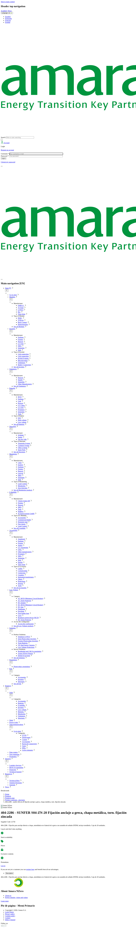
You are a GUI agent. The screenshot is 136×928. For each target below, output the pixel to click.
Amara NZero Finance (25, 653)
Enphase (21, 337)
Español (8, 17)
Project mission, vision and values (16, 897)
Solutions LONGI (24, 637)
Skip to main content (8, 2)
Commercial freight (24, 520)
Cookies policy (10, 916)
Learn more (5, 901)
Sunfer (20, 437)
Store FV (8, 288)
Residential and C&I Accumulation (29, 651)
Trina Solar (21, 314)
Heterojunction (23, 324)
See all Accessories (20, 588)
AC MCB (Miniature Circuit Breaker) (30, 598)
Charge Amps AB (24, 501)
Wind (11, 720)
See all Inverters (19, 367)
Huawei (20, 342)
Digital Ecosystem (24, 656)
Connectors (22, 573)
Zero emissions (14, 754)
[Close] (2, 279)
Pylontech (21, 410)
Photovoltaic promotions (22, 666)
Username (5, 154)
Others (20, 579)
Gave (19, 615)
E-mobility (21, 705)
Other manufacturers (25, 552)
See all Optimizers (20, 386)
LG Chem (21, 405)
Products (8, 686)
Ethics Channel (10, 920)
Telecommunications (16, 724)
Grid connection (23, 354)
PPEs (24, 748)
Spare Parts (21, 450)
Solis (19, 350)
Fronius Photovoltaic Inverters (28, 641)
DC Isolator (22, 603)
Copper (24, 739)
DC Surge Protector (24, 620)
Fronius (20, 339)
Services (8, 759)
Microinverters (23, 360)
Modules (12, 297)
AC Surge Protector (24, 601)
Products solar (10, 798)
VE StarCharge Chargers (26, 645)
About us (8, 896)
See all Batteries (19, 424)
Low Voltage (13, 590)
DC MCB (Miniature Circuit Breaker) (30, 605)
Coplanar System (23, 445)
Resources (8, 774)
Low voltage (22, 422)
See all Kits (17, 684)
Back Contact (22, 322)
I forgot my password (8, 162)
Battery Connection (24, 365)
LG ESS (21, 344)
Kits (10, 669)
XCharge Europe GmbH (26, 514)
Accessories (22, 518)
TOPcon (21, 320)
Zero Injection (22, 488)
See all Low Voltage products (23, 626)
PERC (20, 318)
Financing (12, 770)
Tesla (19, 414)
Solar (11, 692)
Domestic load (23, 522)
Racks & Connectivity (29, 744)
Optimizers (21, 363)
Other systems (22, 448)
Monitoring (13, 454)
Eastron (20, 465)
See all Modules (19, 327)
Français (8, 20)
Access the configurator (26, 624)
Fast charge (22, 524)
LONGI (20, 310)
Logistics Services (15, 765)
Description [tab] (9, 873)
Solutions (12, 628)
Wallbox (20, 511)
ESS (19, 418)
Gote (19, 401)
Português (8, 18)
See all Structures (19, 452)
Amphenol (21, 539)
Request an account (7, 150)
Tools (20, 586)
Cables (20, 569)
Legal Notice (9, 912)
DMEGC (21, 305)
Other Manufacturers (25, 384)
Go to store (13, 295)
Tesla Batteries (23, 643)
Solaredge (21, 348)
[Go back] (6, 290)
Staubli (20, 380)
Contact (7, 918)
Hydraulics (13, 756)
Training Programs (15, 783)
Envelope (21, 611)
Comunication (22, 571)
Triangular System (24, 443)
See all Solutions (19, 658)
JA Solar (21, 308)
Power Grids (13, 722)
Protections (21, 581)
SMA (19, 346)
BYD (20, 397)
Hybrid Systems (23, 358)
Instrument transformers (26, 577)
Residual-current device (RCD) (28, 618)
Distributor (21, 609)
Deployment (26, 737)
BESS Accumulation (16, 767)
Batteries (12, 388)
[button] (5, 143)
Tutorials (12, 785)
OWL (20, 550)
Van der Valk (22, 439)
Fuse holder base (23, 613)
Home (7, 794)
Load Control (22, 484)
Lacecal (20, 473)
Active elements (27, 750)
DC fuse (20, 607)
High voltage (22, 420)
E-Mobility (13, 492)
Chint (20, 463)
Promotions (13, 660)
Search (3, 137)
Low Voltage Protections (26, 647)
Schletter (21, 435)
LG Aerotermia (23, 547)
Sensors (20, 583)
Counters (21, 575)
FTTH (24, 735)
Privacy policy (10, 914)
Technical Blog (14, 781)
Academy (4, 11)
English (7, 22)
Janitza (20, 545)
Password (5, 156)
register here (30, 869)
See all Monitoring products (23, 490)
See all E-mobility (20, 528)
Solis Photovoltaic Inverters (27, 639)
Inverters (12, 329)
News (10, 11)
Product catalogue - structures (15, 800)
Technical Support (15, 772)
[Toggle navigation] (2, 166)
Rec (19, 312)
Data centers (13, 752)
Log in (3, 866)
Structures (12, 426)
